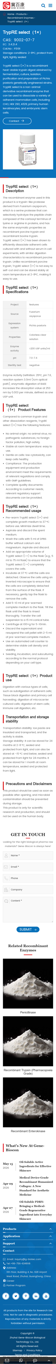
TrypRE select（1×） (18, 21)
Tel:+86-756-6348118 (16, 1263)
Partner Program (14, 1285)
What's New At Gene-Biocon (25, 1148)
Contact (16, 121)
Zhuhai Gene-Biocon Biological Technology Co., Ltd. (27, 1340)
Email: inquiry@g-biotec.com (22, 1259)
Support (9, 1243)
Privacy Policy (34, 1350)
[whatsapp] (21, 1360)
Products (21, 14)
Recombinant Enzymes (20, 18)
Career (8, 1281)
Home (10, 14)
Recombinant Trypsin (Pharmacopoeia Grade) (28, 1071)
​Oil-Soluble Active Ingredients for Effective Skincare (35, 1166)
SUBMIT (28, 929)
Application (11, 1236)
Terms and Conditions (27, 1355)
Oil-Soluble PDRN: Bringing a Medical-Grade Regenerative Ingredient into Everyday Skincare (35, 1210)
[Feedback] (35, 1360)
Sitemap (17, 1350)
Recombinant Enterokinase (28, 1131)
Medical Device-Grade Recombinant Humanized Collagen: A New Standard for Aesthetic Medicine (36, 1186)
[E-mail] (7, 1360)
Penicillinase (28, 1012)
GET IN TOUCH (28, 834)
